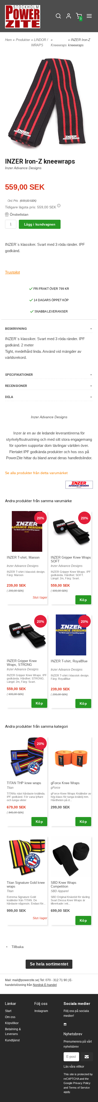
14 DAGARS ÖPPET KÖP (51, 300)
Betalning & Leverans (13, 1031)
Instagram (41, 1011)
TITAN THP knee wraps (24, 783)
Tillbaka (16, 947)
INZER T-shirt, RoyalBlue (69, 661)
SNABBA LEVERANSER (51, 311)
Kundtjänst (12, 1040)
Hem (8, 40)
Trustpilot (12, 272)
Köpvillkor (12, 1023)
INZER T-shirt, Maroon (23, 557)
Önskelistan (19, 214)
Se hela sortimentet (49, 964)
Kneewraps (59, 45)
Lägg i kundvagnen (39, 224)
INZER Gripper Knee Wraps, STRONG (22, 663)
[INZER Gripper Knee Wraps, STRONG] (27, 634)
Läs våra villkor (74, 1066)
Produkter (23, 40)
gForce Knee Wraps (65, 783)
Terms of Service (79, 1087)
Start (8, 1011)
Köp (83, 600)
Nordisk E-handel (45, 985)
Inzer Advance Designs (23, 168)
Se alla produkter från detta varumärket (36, 473)
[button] (59, 205)
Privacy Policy (81, 1083)
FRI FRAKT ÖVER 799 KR (51, 289)
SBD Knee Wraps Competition (63, 884)
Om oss (10, 1017)
